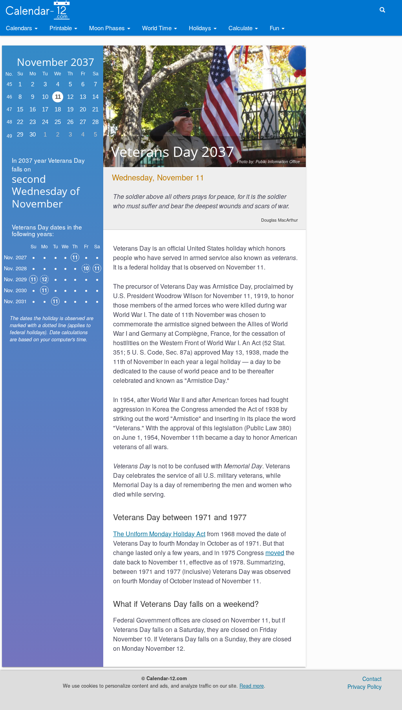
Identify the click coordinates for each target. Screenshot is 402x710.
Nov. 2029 (15, 279)
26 (70, 121)
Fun (275, 28)
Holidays (201, 28)
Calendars (20, 28)
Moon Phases (107, 28)
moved (274, 552)
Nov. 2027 (15, 257)
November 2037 (55, 62)
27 (83, 121)
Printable (61, 28)
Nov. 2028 (15, 268)
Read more (251, 685)
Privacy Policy (364, 686)
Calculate (241, 28)
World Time (157, 28)
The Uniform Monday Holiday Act (159, 533)
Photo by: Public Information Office (268, 161)
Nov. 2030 (15, 290)
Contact (372, 679)
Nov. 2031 (15, 301)
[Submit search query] (382, 9)
